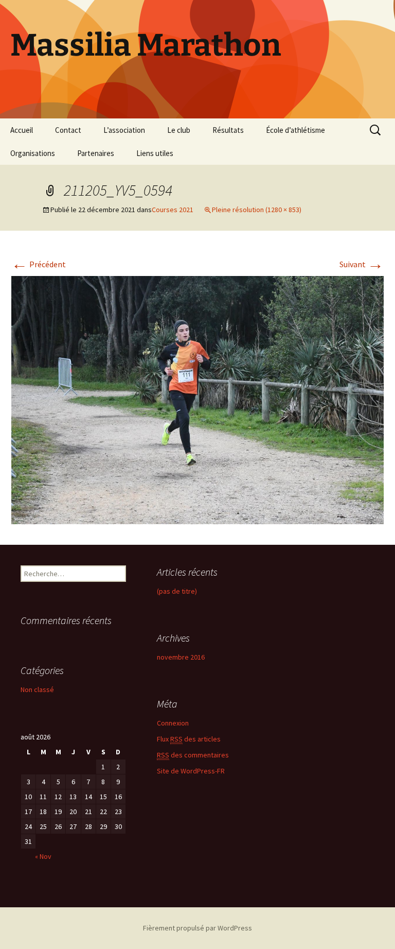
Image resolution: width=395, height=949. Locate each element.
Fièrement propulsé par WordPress (197, 928)
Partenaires (95, 153)
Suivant (361, 264)
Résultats (228, 130)
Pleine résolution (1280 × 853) (256, 209)
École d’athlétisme (295, 130)
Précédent (38, 264)
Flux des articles (189, 739)
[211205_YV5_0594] (197, 399)
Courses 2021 (172, 209)
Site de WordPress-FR (191, 770)
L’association (124, 130)
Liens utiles (154, 153)
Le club (178, 130)
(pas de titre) (177, 591)
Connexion (173, 723)
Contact (68, 130)
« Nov (43, 856)
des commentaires (193, 755)
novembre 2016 (181, 657)
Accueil (21, 130)
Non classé (37, 689)
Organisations (32, 153)
